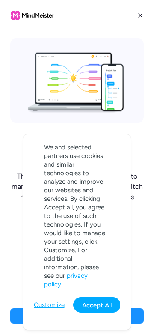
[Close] (140, 15)
